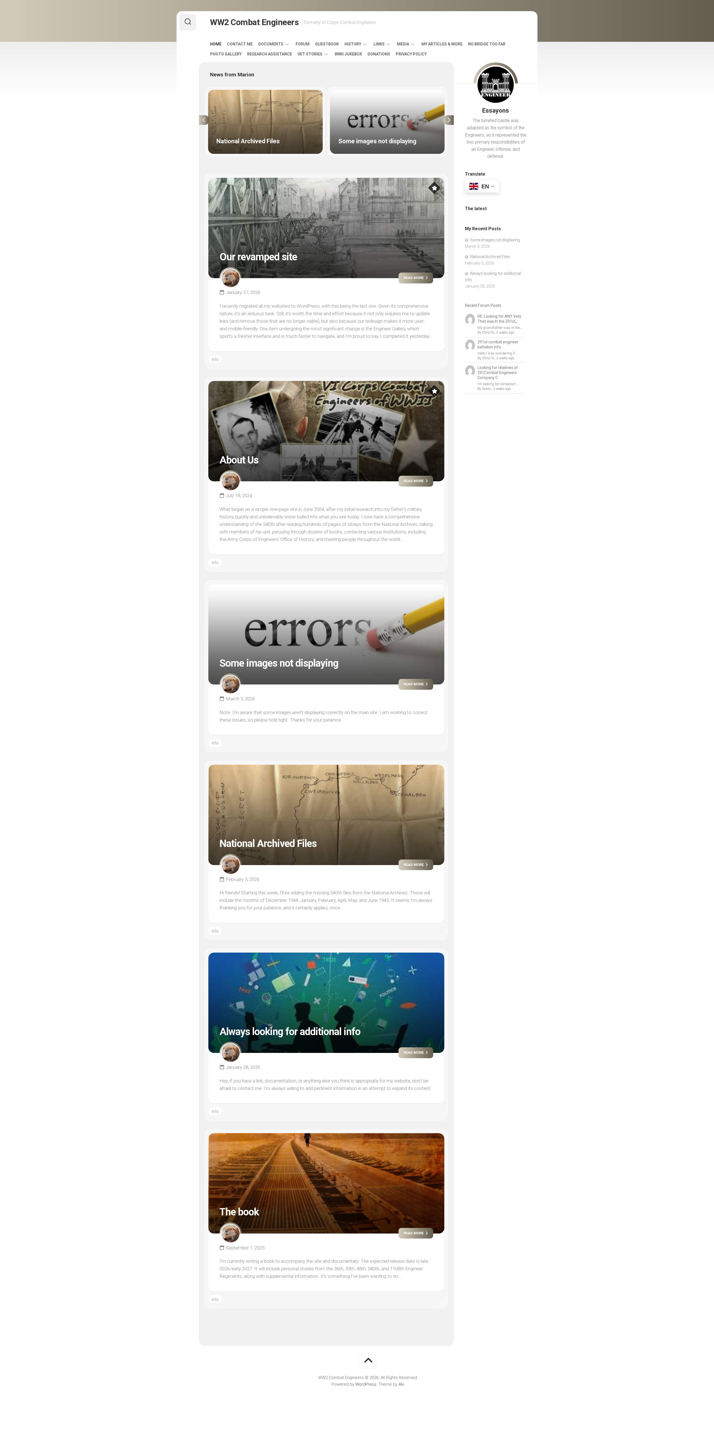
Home (215, 44)
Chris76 (488, 332)
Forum (303, 44)
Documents (270, 44)
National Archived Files (229, 92)
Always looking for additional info (289, 1032)
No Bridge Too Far (486, 44)
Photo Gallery (226, 54)
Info (215, 359)
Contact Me (240, 44)
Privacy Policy (411, 54)
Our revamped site (258, 257)
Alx (401, 1384)
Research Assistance (269, 54)
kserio (486, 389)
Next (448, 120)
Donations (379, 54)
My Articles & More (441, 44)
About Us (238, 460)
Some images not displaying (356, 92)
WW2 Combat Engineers (254, 22)
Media (403, 44)
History (352, 44)
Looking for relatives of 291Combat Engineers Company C (497, 372)
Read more (414, 278)
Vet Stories (310, 54)
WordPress (365, 1384)
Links (379, 44)
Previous (204, 120)
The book (239, 1212)
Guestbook (327, 44)
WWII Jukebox (348, 54)
